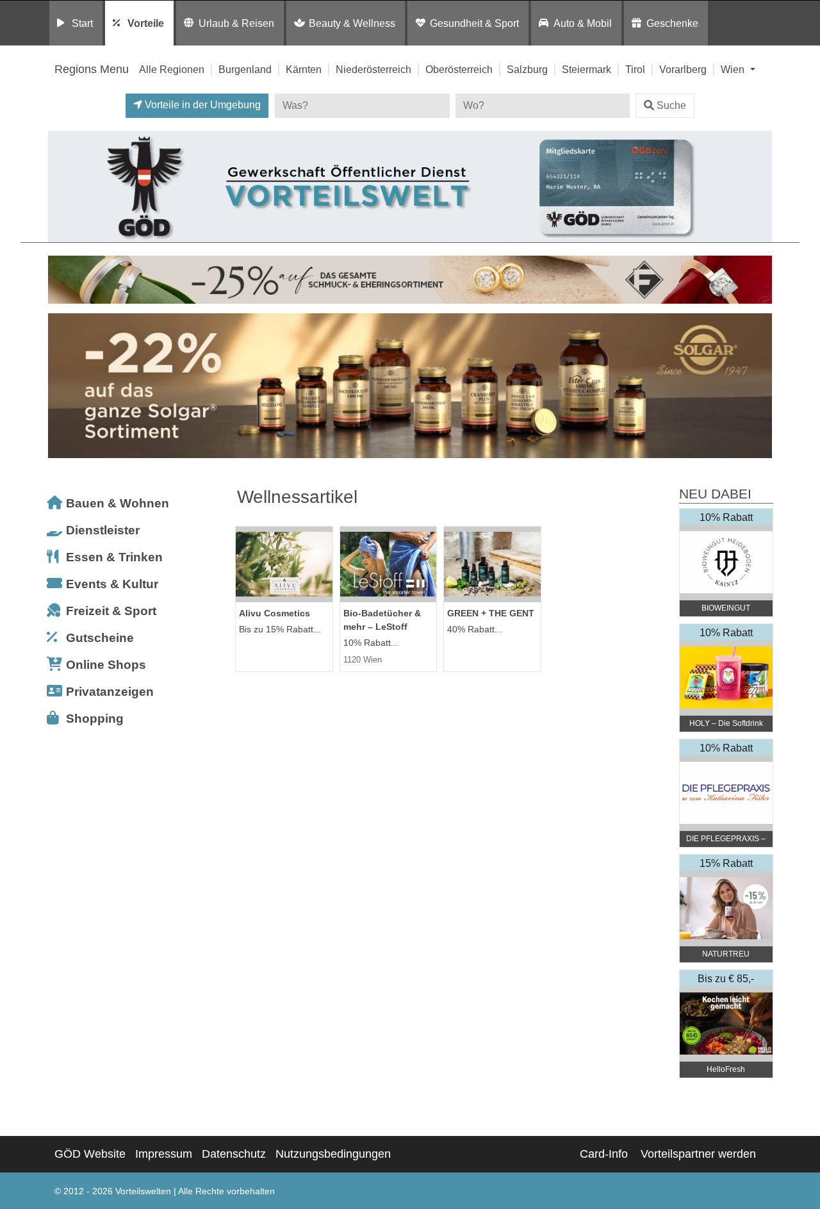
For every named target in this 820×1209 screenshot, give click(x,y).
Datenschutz (234, 1153)
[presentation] (60, 389)
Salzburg (527, 69)
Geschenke (672, 23)
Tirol (635, 69)
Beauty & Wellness (352, 23)
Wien (734, 69)
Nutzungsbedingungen (333, 1153)
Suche (671, 105)
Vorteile (145, 23)
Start (82, 23)
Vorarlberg (683, 69)
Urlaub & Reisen (236, 23)
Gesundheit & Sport (474, 23)
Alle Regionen (171, 69)
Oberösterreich (459, 69)
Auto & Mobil (583, 23)
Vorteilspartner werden (698, 1153)
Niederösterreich (373, 69)
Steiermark (586, 69)
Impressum (163, 1153)
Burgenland (245, 69)
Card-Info (604, 1153)
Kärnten (304, 69)
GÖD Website (90, 1153)
